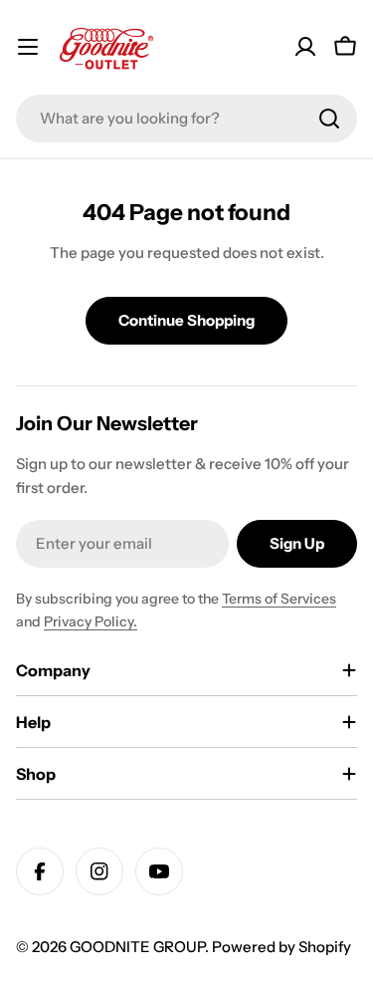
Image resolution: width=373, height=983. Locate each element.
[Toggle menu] (28, 47)
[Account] (305, 47)
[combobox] (186, 118)
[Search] (329, 118)
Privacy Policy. (90, 621)
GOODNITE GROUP (137, 946)
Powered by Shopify (281, 946)
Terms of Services (279, 599)
